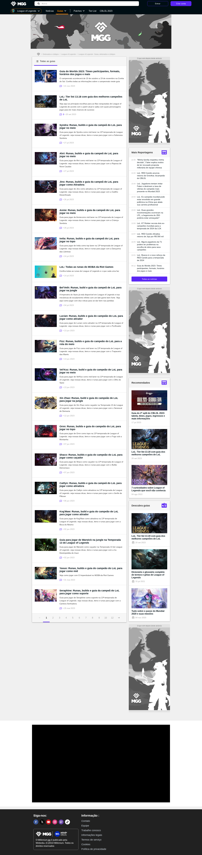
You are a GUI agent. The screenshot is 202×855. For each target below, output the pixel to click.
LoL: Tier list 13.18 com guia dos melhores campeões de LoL (91, 98)
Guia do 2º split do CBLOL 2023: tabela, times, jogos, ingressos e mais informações (148, 416)
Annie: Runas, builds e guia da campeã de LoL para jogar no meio (90, 211)
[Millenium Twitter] (42, 821)
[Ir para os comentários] (61, 86)
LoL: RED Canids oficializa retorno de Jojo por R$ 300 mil (150, 235)
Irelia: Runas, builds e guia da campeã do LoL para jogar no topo (89, 240)
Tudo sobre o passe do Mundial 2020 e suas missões (148, 612)
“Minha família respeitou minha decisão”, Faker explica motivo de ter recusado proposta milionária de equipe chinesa (150, 164)
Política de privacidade (93, 849)
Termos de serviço (91, 839)
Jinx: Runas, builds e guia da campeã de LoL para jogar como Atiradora (89, 183)
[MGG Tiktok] (67, 821)
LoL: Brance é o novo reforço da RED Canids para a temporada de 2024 (151, 257)
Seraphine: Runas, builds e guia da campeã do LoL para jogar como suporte (89, 592)
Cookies (85, 844)
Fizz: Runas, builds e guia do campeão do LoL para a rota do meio (91, 343)
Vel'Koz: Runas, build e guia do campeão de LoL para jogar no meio (91, 371)
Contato (85, 821)
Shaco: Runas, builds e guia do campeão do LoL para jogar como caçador (91, 456)
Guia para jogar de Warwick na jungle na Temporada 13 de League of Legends (90, 541)
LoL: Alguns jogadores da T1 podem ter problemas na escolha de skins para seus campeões (149, 246)
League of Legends (68, 54)
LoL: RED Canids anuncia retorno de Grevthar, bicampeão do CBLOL (151, 175)
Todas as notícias (149, 279)
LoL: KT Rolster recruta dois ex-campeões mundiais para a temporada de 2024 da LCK (151, 226)
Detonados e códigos (51, 54)
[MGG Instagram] (54, 821)
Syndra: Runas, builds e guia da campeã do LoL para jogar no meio (91, 126)
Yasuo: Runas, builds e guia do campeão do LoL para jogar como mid (91, 570)
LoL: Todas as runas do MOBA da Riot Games (86, 267)
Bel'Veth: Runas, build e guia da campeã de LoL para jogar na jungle (90, 289)
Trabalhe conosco (91, 830)
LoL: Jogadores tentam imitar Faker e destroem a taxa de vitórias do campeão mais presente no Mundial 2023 (150, 187)
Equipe (85, 825)
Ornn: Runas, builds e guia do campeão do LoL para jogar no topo (90, 428)
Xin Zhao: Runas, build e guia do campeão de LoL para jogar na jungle (89, 399)
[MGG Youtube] (48, 821)
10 (105, 618)
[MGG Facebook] (35, 821)
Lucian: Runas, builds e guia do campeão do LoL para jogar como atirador (91, 317)
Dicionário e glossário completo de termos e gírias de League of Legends (148, 575)
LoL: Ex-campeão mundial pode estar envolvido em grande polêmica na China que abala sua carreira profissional (151, 201)
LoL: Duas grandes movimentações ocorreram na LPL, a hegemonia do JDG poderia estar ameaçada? (150, 214)
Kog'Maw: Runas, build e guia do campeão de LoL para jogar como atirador (89, 513)
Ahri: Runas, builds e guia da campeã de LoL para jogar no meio (89, 155)
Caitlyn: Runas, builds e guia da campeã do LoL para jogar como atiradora (91, 484)
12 (112, 618)
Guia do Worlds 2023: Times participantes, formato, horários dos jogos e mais (90, 73)
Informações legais (91, 835)
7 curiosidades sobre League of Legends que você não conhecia (149, 489)
